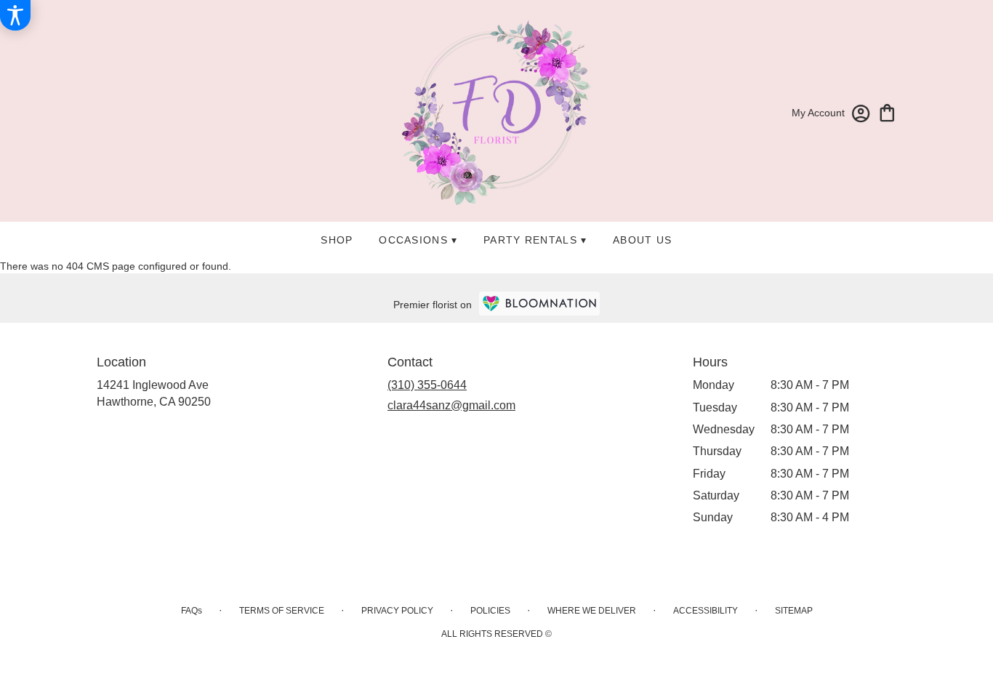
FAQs (191, 611)
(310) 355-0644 (427, 385)
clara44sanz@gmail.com (451, 405)
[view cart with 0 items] (887, 112)
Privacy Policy (397, 611)
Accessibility (705, 611)
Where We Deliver (591, 611)
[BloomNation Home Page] (539, 304)
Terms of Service (281, 611)
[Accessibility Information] (15, 15)
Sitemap (794, 611)
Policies (490, 611)
